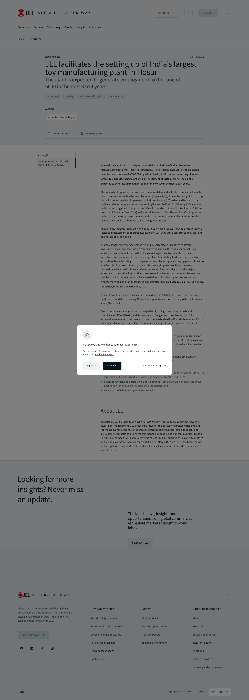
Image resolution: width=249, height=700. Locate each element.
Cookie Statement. (104, 354)
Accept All (112, 365)
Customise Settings (155, 366)
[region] (124, 350)
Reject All (91, 365)
